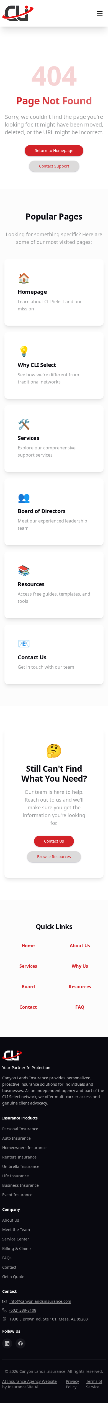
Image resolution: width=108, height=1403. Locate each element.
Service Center (15, 1239)
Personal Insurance (20, 1128)
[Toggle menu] (100, 13)
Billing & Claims (17, 1248)
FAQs (7, 1257)
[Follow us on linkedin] (7, 1343)
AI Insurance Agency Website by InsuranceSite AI (29, 1384)
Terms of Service (94, 1384)
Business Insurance (20, 1185)
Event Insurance (17, 1194)
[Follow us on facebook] (20, 1343)
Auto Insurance (16, 1138)
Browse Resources (54, 856)
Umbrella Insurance (20, 1166)
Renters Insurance (19, 1157)
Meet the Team (16, 1229)
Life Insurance (15, 1175)
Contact (9, 1267)
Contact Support (54, 166)
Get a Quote (13, 1276)
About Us (10, 1220)
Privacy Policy (72, 1384)
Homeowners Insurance (24, 1147)
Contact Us (54, 841)
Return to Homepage (54, 150)
